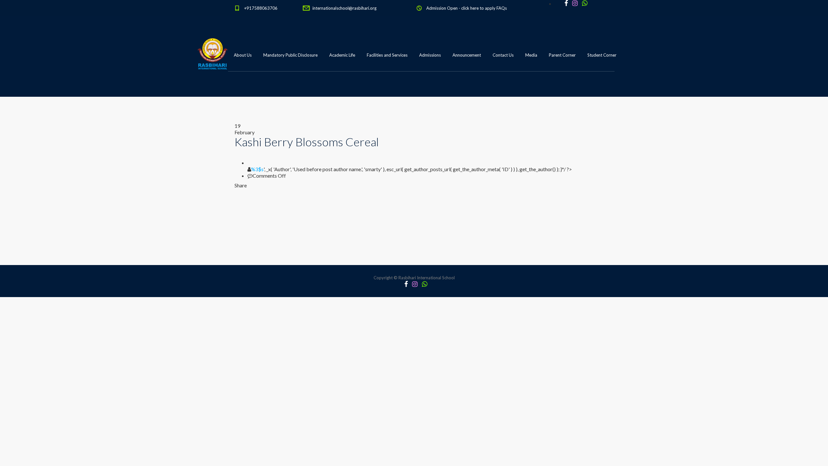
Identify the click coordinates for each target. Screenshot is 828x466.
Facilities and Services (387, 55)
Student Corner (601, 55)
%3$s (257, 169)
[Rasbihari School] (242, 88)
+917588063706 (261, 8)
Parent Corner (562, 55)
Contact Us (503, 55)
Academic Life (342, 55)
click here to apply (478, 8)
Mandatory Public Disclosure (290, 55)
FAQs (501, 8)
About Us (243, 55)
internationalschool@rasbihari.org (344, 8)
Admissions (430, 55)
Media (531, 55)
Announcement (466, 55)
